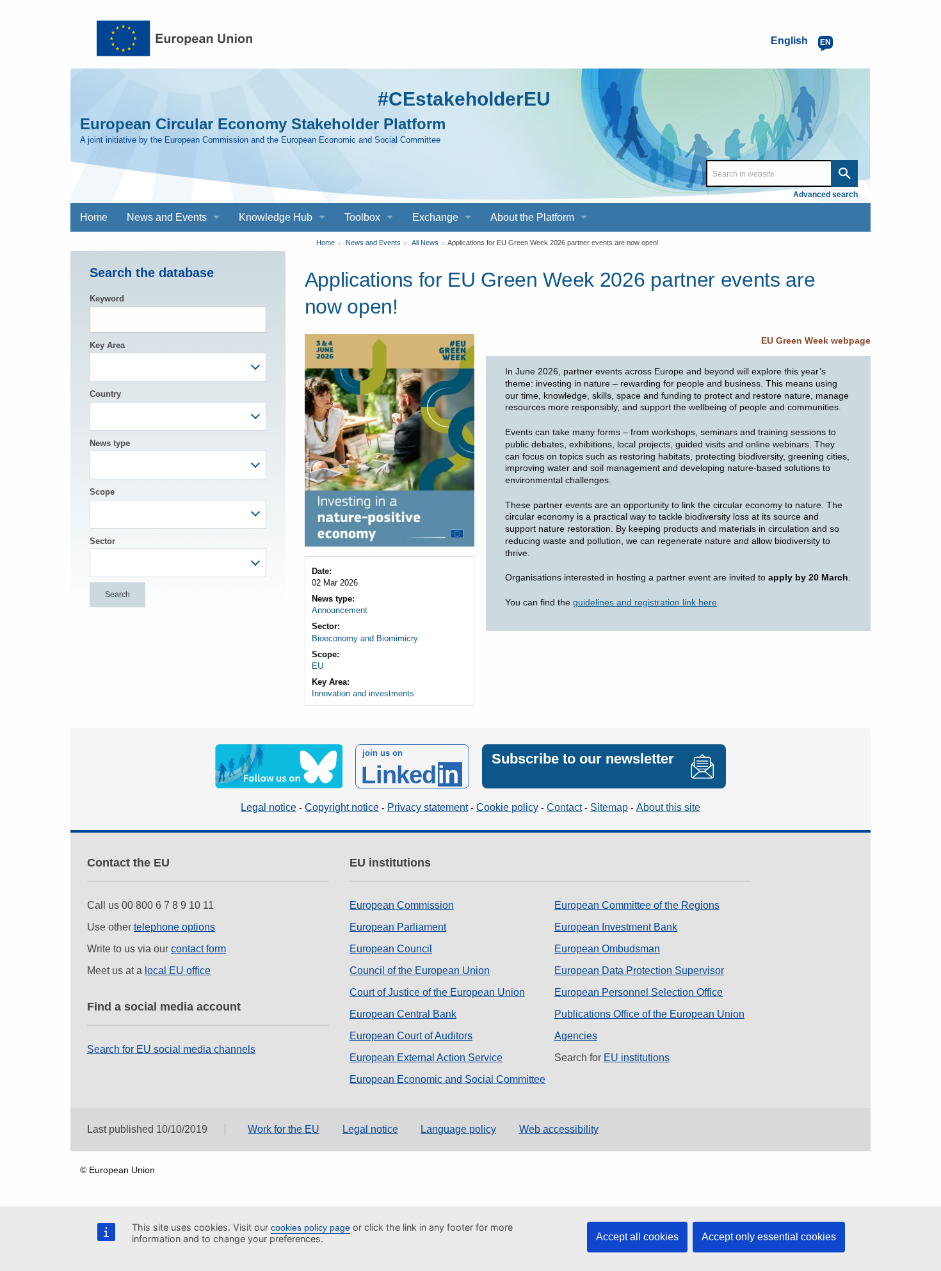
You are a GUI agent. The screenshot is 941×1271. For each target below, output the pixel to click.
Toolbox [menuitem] (362, 217)
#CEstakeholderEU (464, 98)
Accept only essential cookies (769, 1236)
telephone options (174, 927)
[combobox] (178, 367)
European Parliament (398, 927)
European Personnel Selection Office (638, 992)
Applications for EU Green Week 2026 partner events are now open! (553, 242)
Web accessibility (559, 1129)
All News (425, 242)
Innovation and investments (363, 693)
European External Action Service (426, 1057)
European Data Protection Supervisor (639, 970)
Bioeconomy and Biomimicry (365, 638)
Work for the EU (283, 1129)
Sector (102, 541)
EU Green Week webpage (816, 340)
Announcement (339, 610)
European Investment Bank (615, 927)
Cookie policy (507, 807)
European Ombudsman (607, 948)
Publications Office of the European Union (649, 1014)
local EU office (178, 970)
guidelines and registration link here (645, 602)
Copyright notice (342, 807)
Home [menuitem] (94, 217)
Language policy (458, 1129)
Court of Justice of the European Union (437, 992)
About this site (668, 807)
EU (317, 666)
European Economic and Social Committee (447, 1079)
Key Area (107, 345)
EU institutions (637, 1057)
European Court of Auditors (411, 1035)
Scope (102, 492)
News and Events (373, 242)
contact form (198, 948)
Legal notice (268, 807)
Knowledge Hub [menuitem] (275, 217)
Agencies (575, 1035)
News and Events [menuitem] (167, 217)
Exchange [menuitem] (435, 217)
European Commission (402, 905)
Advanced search (825, 194)
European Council (391, 948)
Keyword (107, 298)
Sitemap (609, 807)
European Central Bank (403, 1014)
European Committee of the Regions (637, 905)
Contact (564, 807)
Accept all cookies (637, 1236)
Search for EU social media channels (171, 1049)
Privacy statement (427, 807)
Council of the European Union (420, 970)
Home (325, 242)
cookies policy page (310, 1227)
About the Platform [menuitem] (532, 217)
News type (110, 443)
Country (105, 394)
